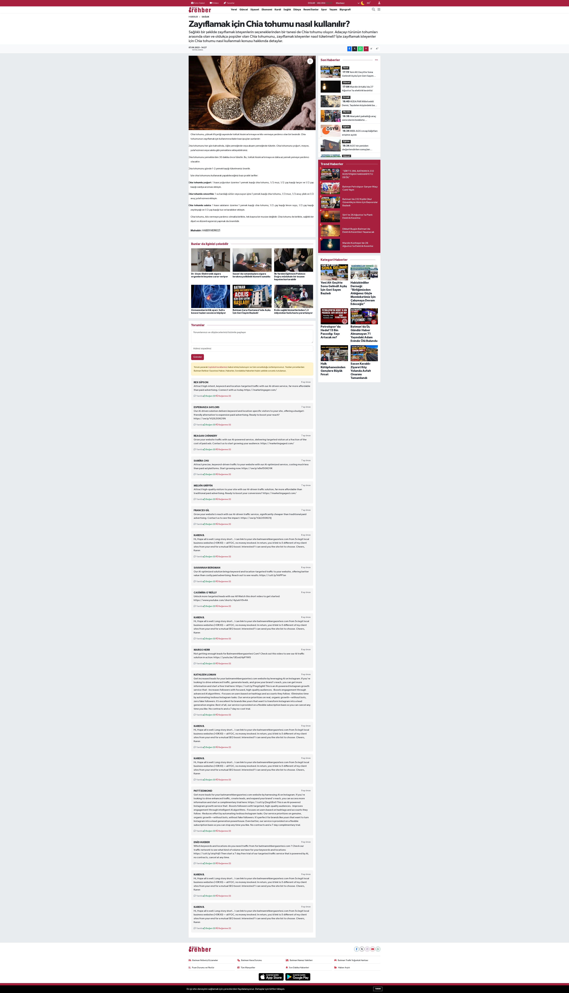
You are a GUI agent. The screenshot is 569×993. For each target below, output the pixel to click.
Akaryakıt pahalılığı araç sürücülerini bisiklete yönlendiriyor (359, 118)
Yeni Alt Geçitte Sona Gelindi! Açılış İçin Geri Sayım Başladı (358, 74)
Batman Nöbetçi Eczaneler (205, 960)
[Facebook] (356, 949)
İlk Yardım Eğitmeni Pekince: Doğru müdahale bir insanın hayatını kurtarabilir (290, 277)
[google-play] (298, 977)
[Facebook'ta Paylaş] (349, 48)
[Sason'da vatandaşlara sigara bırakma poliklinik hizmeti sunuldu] (252, 260)
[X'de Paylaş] (354, 48)
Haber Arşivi (344, 967)
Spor (324, 9)
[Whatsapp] (377, 949)
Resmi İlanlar (311, 9)
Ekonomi (267, 9)
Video (216, 3)
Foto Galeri (199, 3)
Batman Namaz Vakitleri (301, 960)
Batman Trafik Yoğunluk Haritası (353, 960)
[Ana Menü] (379, 10)
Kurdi (278, 9)
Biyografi (345, 9)
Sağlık (287, 9)
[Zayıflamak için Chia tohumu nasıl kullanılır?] (252, 93)
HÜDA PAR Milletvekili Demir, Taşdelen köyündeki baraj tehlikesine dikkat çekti (360, 103)
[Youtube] (372, 949)
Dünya (297, 9)
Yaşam (333, 9)
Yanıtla (199, 396)
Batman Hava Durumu (251, 960)
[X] (361, 949)
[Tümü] (376, 60)
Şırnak (346, 97)
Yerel (234, 9)
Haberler (193, 17)
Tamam (378, 989)
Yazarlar (231, 3)
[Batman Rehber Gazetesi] (200, 9)
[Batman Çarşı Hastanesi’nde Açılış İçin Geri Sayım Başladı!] (252, 296)
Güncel (243, 9)
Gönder (197, 357)
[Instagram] (367, 949)
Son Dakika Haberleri (299, 967)
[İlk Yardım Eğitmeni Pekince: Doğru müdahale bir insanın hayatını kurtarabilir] (293, 260)
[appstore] (271, 977)
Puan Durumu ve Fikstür (203, 967)
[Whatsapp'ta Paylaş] (360, 48)
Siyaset (254, 9)
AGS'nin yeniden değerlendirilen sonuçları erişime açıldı (356, 148)
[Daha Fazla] (366, 48)
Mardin (346, 112)
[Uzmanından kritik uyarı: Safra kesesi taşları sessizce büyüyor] (210, 296)
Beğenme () (224, 396)
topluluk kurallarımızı (218, 367)
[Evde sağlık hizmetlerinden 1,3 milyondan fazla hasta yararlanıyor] (293, 296)
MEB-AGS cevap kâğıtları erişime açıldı (360, 133)
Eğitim (346, 127)
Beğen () (210, 396)
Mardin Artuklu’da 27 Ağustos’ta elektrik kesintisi (357, 88)
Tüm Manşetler (248, 967)
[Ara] (373, 10)
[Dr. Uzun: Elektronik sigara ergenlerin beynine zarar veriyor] (210, 260)
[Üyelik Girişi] (378, 3)
